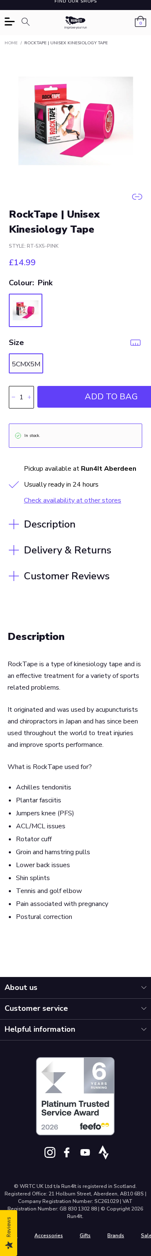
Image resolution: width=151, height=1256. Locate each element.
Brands (115, 1235)
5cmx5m (26, 364)
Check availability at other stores (72, 500)
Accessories (48, 1235)
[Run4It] (76, 22)
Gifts (85, 1235)
